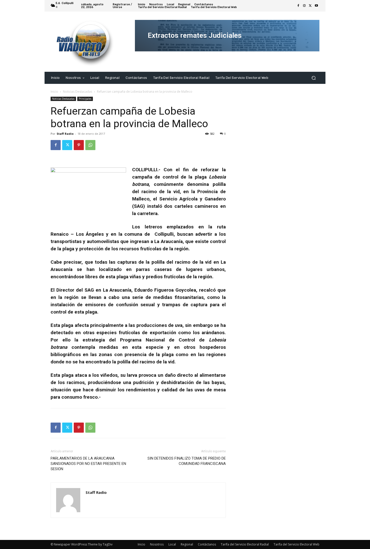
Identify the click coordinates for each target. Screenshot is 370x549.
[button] (313, 78)
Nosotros (157, 544)
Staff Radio (65, 133)
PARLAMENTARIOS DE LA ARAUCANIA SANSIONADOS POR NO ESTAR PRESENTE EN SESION (88, 463)
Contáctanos (207, 544)
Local (172, 544)
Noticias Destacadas (77, 91)
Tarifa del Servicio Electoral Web (296, 544)
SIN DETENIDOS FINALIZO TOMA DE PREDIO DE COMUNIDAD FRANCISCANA (186, 461)
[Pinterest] (79, 145)
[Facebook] (298, 6)
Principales (85, 98)
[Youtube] (316, 6)
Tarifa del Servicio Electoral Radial (245, 544)
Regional (187, 544)
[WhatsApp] (90, 145)
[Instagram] (304, 6)
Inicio (54, 91)
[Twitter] (310, 6)
